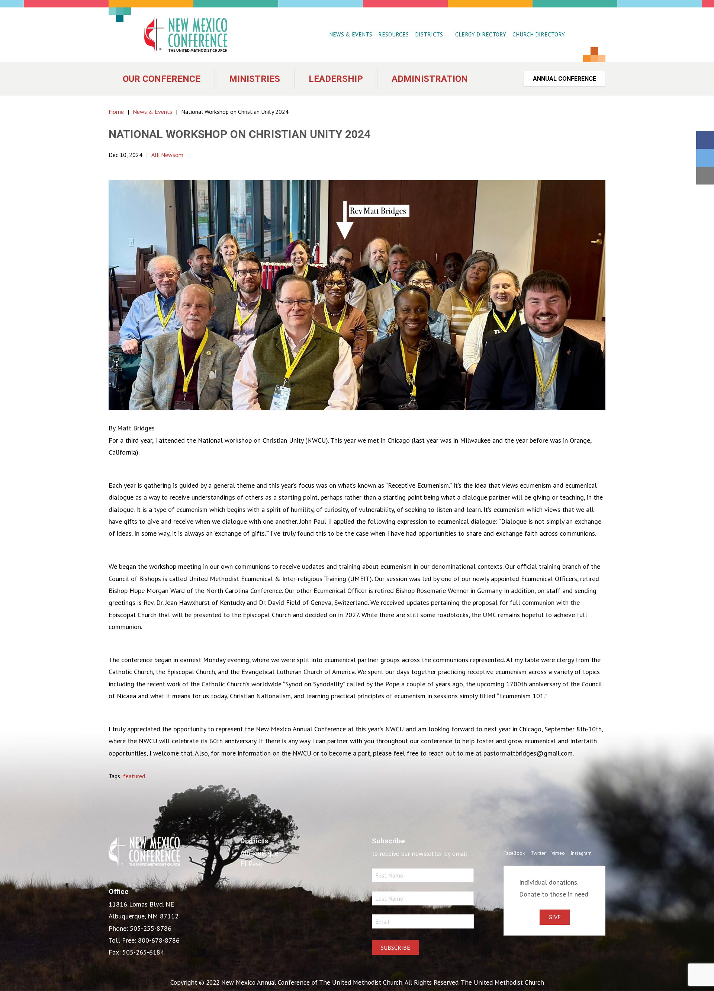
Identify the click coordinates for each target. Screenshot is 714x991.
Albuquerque (259, 852)
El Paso (251, 863)
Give (555, 917)
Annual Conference (564, 78)
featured (134, 776)
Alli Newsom (167, 154)
